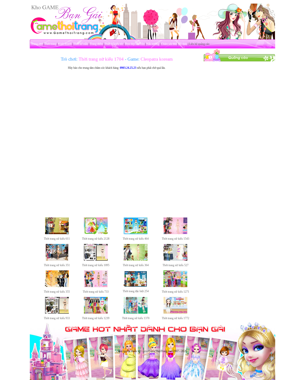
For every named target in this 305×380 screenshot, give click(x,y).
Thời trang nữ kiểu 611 (57, 238)
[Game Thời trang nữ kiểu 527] (175, 259)
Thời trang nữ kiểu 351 (57, 265)
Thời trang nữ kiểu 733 (96, 291)
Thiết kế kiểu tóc (114, 44)
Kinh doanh (64, 44)
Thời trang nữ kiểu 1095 (95, 265)
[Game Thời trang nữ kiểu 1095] (96, 259)
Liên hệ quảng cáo (199, 44)
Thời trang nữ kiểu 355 (57, 291)
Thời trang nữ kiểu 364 (136, 265)
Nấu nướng (152, 44)
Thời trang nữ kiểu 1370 (135, 318)
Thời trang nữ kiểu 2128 (95, 238)
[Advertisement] (239, 133)
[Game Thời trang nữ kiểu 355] (57, 286)
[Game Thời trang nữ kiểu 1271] (175, 286)
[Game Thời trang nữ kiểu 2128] (96, 233)
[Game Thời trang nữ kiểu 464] (135, 233)
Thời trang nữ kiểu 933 (57, 318)
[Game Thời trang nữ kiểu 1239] (96, 312)
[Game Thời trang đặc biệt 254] (135, 285)
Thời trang (50, 44)
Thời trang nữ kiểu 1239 (95, 318)
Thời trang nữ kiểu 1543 (175, 238)
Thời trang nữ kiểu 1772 (175, 318)
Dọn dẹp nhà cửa (134, 44)
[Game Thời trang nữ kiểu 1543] (175, 233)
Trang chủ (37, 44)
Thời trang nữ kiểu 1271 (175, 291)
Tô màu (182, 44)
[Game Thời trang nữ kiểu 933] (57, 312)
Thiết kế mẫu (80, 44)
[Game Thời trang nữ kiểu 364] (135, 259)
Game (144, 351)
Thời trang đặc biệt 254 (136, 291)
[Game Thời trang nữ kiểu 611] (57, 233)
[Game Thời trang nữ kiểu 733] (96, 286)
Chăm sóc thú (169, 44)
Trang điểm (96, 44)
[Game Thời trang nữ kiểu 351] (57, 259)
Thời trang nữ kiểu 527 (175, 265)
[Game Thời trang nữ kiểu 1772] (175, 312)
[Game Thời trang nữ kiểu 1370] (135, 312)
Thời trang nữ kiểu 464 (136, 238)
